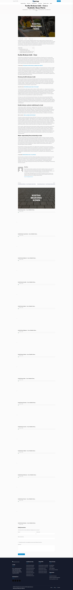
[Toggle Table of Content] (33, 48)
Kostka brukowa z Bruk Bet (43, 571)
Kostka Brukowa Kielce (29, 571)
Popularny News (23, 3)
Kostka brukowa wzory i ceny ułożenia (29, 154)
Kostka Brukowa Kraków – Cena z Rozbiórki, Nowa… (26, 354)
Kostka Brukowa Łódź (29, 574)
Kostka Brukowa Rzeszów (30, 565)
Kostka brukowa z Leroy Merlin (43, 565)
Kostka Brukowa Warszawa (30, 568)
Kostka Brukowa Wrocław (30, 572)
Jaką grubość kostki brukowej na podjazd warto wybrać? (33, 65)
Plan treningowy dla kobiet (53, 569)
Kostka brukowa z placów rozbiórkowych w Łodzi (27, 51)
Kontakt (58, 587)
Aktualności (28, 3)
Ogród (51, 3)
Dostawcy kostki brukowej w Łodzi (25, 50)
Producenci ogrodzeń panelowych (54, 577)
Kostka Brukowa (34, 3)
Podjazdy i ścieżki (46, 3)
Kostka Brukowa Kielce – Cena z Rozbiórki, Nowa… (26, 378)
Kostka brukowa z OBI (42, 568)
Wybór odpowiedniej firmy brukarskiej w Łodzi (27, 52)
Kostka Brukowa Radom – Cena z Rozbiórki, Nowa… (26, 306)
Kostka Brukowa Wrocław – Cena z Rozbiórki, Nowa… (27, 402)
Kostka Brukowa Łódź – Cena (23, 49)
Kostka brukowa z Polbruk (43, 569)
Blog (55, 587)
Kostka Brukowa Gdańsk (30, 566)
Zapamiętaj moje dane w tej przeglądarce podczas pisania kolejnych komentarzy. (30, 542)
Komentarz (19, 544)
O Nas (51, 587)
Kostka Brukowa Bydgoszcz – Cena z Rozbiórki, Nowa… (27, 330)
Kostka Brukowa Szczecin (30, 575)
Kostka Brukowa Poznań (30, 569)
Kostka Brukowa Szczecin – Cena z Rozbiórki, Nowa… (27, 426)
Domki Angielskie (52, 568)
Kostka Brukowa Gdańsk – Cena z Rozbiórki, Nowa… (27, 450)
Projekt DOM (51, 566)
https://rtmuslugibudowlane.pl (28, 176)
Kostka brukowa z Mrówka (43, 572)
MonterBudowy (51, 565)
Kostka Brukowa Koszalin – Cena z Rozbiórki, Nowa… (27, 282)
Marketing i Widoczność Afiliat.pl (19, 588)
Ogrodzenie (40, 3)
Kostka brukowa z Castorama (43, 566)
